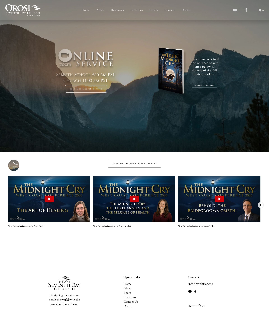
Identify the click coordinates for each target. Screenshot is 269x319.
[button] (8, 205)
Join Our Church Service (86, 89)
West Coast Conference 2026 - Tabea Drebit (26, 226)
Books (127, 293)
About (100, 10)
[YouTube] (235, 10)
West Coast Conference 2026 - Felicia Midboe (112, 226)
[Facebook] (246, 10)
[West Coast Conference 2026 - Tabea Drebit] (49, 199)
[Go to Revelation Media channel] (13, 165)
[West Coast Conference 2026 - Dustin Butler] (219, 199)
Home (86, 10)
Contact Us (131, 302)
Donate (186, 10)
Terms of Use (196, 306)
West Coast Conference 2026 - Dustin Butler (196, 226)
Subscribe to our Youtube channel (134, 163)
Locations (137, 10)
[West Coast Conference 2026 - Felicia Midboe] (134, 199)
